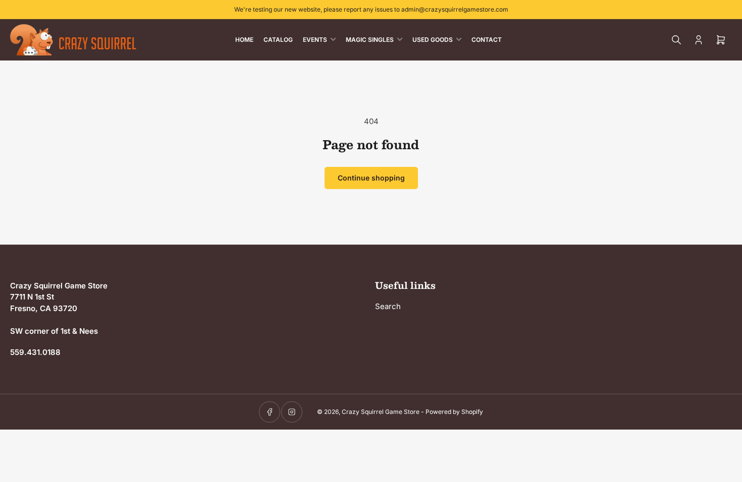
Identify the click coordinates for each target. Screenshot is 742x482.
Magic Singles (370, 39)
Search (388, 306)
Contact (486, 39)
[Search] (676, 40)
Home (244, 39)
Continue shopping (371, 177)
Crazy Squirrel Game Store (380, 411)
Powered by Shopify (454, 411)
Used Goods (432, 39)
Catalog (278, 39)
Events (315, 39)
